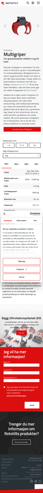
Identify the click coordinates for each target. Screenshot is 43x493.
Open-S (4, 472)
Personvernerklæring (9, 475)
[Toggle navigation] (38, 3)
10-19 (21, 145)
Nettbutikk (5, 464)
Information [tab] (21, 220)
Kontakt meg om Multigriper (22, 129)
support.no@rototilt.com (33, 477)
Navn (6, 362)
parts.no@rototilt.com (34, 467)
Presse (4, 467)
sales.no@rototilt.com (34, 472)
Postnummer (9, 377)
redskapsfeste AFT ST (19, 84)
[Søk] (28, 2)
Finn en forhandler (21, 442)
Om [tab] (35, 220)
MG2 (6, 163)
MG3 (16, 164)
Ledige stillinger (7, 458)
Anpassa (20, 269)
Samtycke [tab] (8, 220)
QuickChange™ (31, 90)
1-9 (8, 145)
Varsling (4, 481)
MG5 (26, 164)
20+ (34, 145)
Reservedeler (6, 461)
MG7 (36, 164)
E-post (6, 369)
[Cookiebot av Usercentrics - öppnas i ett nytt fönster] (30, 213)
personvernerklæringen (16, 395)
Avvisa (21, 277)
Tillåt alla (21, 261)
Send (32, 405)
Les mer (21, 333)
